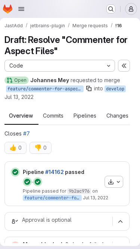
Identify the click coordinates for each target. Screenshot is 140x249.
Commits (53, 116)
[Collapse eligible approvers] (120, 221)
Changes (117, 116)
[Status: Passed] (15, 172)
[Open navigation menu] (21, 9)
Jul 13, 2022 (19, 97)
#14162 (54, 172)
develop (115, 89)
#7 (26, 133)
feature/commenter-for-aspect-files (45, 89)
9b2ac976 (79, 191)
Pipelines (85, 116)
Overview (21, 116)
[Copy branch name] (88, 88)
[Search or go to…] (110, 8)
